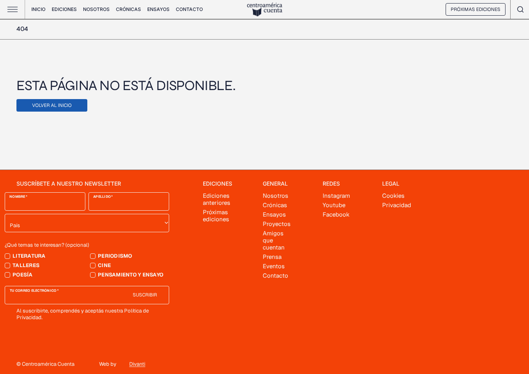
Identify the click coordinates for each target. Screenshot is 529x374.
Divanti (137, 364)
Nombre (17, 197)
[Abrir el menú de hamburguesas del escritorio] (12, 9)
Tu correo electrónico (33, 291)
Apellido (102, 197)
